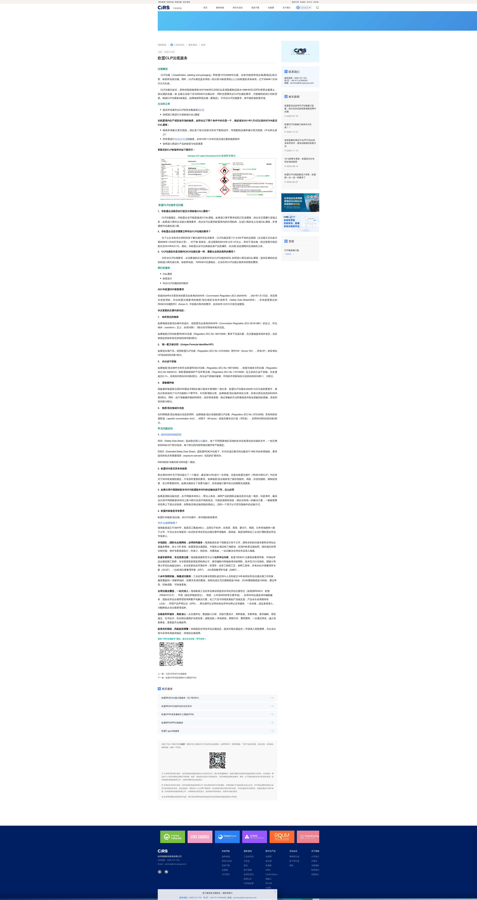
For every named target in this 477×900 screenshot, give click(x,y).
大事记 (314, 860)
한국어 (309, 2)
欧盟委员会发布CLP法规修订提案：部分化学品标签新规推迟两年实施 (300, 108)
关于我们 (287, 7)
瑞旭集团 (162, 44)
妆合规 (269, 860)
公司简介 (315, 856)
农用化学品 (249, 874)
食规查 (269, 865)
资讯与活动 (238, 7)
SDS (201, 109)
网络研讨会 (294, 856)
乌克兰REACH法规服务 (176, 673)
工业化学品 (179, 44)
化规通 (271, 7)
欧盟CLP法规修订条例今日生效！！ (298, 126)
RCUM (269, 883)
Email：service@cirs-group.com (172, 864)
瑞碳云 (269, 878)
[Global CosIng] (254, 837)
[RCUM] (227, 837)
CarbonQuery (272, 874)
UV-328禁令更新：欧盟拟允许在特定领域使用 (299, 160)
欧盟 (160, 52)
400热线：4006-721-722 (168, 860)
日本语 (316, 2)
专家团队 (315, 865)
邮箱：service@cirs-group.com (242, 897)
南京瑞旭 (186, 2)
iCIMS (268, 887)
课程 (291, 865)
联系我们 (315, 869)
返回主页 (295, 2)
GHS (234, 79)
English (303, 2)
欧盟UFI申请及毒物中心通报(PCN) (181, 677)
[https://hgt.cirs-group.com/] (300, 222)
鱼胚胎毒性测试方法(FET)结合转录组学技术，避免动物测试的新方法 (300, 142)
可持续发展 (249, 883)
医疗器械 (248, 869)
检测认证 (248, 878)
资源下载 (255, 7)
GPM (268, 869)
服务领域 (220, 7)
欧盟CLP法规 (169, 52)
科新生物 (170, 2)
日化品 (247, 860)
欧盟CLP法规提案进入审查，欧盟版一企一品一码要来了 (300, 176)
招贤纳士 (315, 874)
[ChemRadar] (172, 837)
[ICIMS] (200, 837)
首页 (205, 7)
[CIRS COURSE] (309, 837)
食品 (246, 865)
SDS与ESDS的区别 (171, 434)
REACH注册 (181, 138)
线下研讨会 (294, 860)
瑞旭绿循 (178, 2)
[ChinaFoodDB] (282, 837)
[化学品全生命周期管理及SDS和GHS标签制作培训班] (300, 202)
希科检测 (161, 2)
